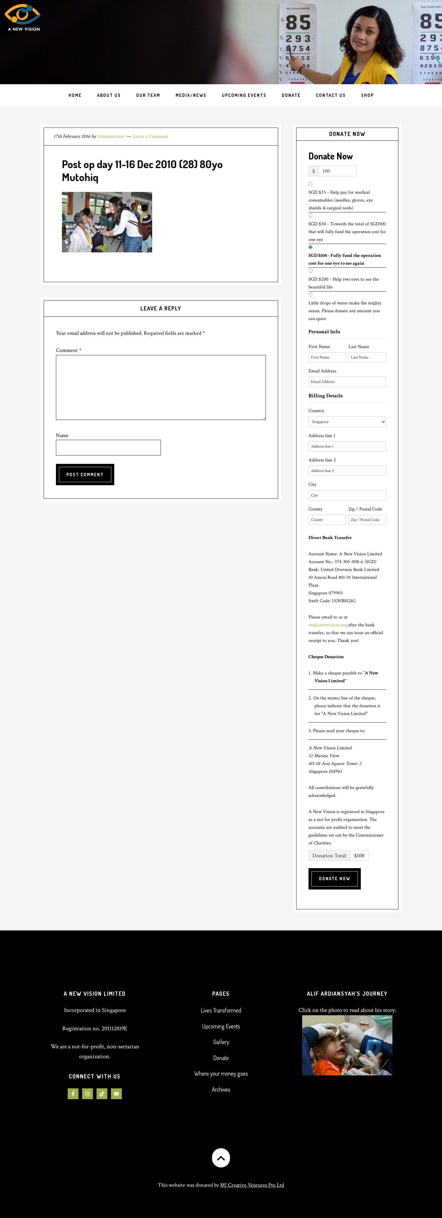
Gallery (221, 1042)
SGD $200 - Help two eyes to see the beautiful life (343, 283)
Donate (221, 1058)
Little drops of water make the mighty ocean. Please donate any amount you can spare (344, 311)
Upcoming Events (221, 1026)
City (312, 484)
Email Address (322, 371)
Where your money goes (221, 1073)
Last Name (358, 347)
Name (62, 435)
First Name (319, 347)
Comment (68, 350)
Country (316, 411)
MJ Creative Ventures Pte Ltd (252, 1185)
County (315, 509)
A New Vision (51, 42)
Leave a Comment (150, 136)
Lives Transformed (221, 1010)
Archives (221, 1089)
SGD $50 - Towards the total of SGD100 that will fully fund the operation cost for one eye (347, 232)
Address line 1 (321, 436)
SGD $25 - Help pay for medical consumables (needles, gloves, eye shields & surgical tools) (340, 200)
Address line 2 (322, 460)
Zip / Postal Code (365, 509)
